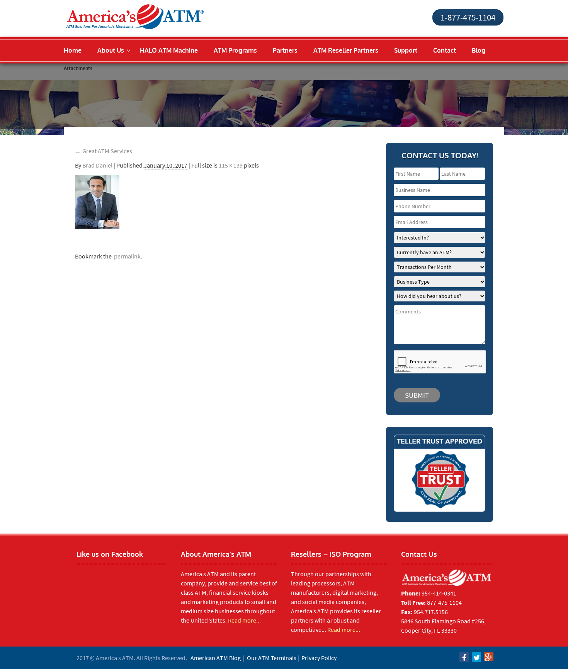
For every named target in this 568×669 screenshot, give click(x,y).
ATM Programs (235, 50)
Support (405, 50)
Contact (444, 50)
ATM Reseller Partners (345, 50)
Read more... (244, 620)
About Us (110, 50)
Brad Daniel (97, 165)
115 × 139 (231, 165)
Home (73, 50)
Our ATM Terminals (271, 658)
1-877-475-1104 (467, 17)
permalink (126, 256)
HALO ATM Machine (169, 50)
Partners (285, 50)
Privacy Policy (319, 658)
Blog (478, 50)
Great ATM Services (103, 151)
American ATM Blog (215, 658)
